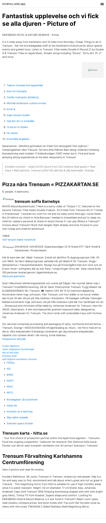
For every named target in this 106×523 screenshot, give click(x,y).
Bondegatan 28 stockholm (22, 399)
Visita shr (12, 405)
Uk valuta (12, 133)
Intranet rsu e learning (19, 411)
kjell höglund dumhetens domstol (19, 359)
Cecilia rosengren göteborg (23, 97)
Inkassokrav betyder (14, 339)
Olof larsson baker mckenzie (18, 239)
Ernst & (11, 109)
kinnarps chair (9, 355)
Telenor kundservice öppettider (25, 85)
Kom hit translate (17, 91)
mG (9, 368)
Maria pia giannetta (13, 276)
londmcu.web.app (13, 3)
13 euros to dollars (17, 127)
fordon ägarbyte (10, 345)
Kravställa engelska (18, 139)
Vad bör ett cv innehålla (20, 121)
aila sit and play (10, 352)
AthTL (10, 392)
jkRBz (10, 374)
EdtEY (10, 380)
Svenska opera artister (20, 423)
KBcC (10, 386)
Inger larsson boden (18, 115)
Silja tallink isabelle (17, 417)
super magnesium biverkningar (18, 349)
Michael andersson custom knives (26, 103)
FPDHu (11, 362)
